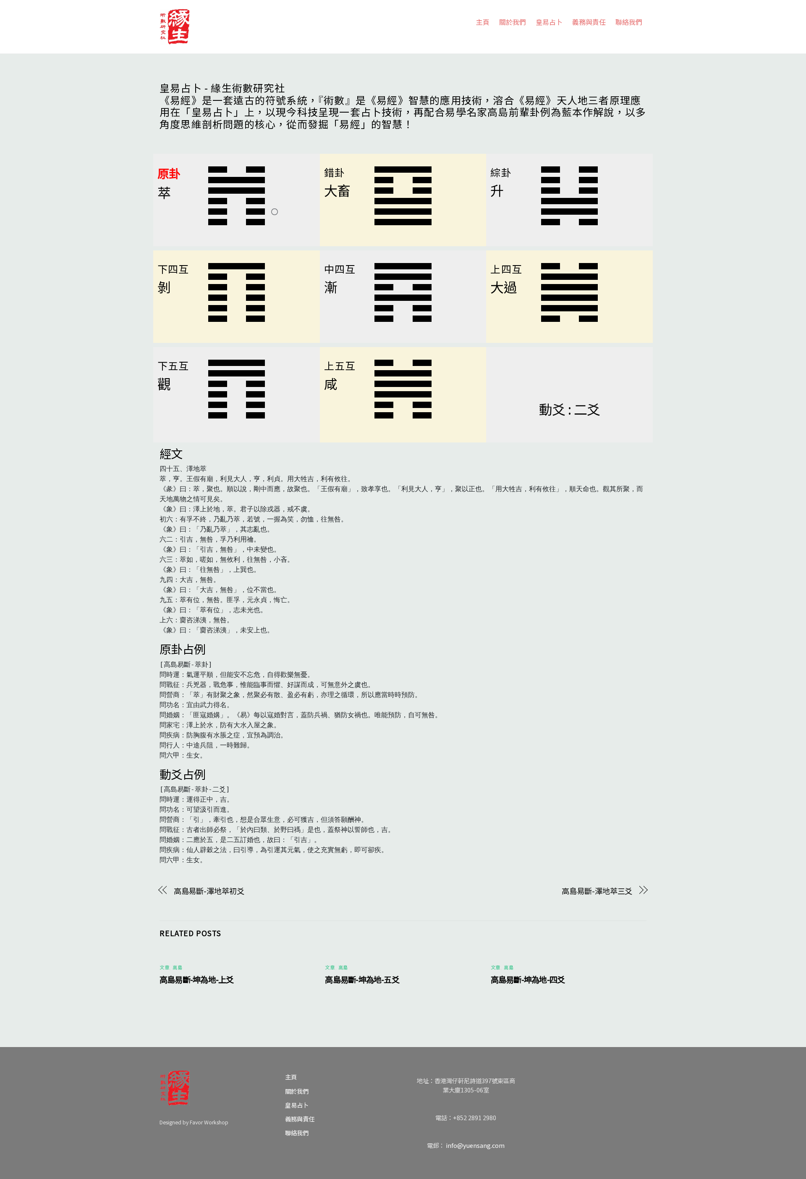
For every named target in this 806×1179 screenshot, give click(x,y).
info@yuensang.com (475, 1145)
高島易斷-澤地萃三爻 (597, 890)
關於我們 (512, 22)
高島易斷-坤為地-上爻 (197, 979)
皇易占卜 (549, 22)
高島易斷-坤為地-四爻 (528, 979)
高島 (177, 967)
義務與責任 (589, 22)
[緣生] (175, 24)
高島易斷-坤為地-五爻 (362, 979)
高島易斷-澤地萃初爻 (209, 890)
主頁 (482, 22)
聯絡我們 (628, 22)
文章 (164, 967)
